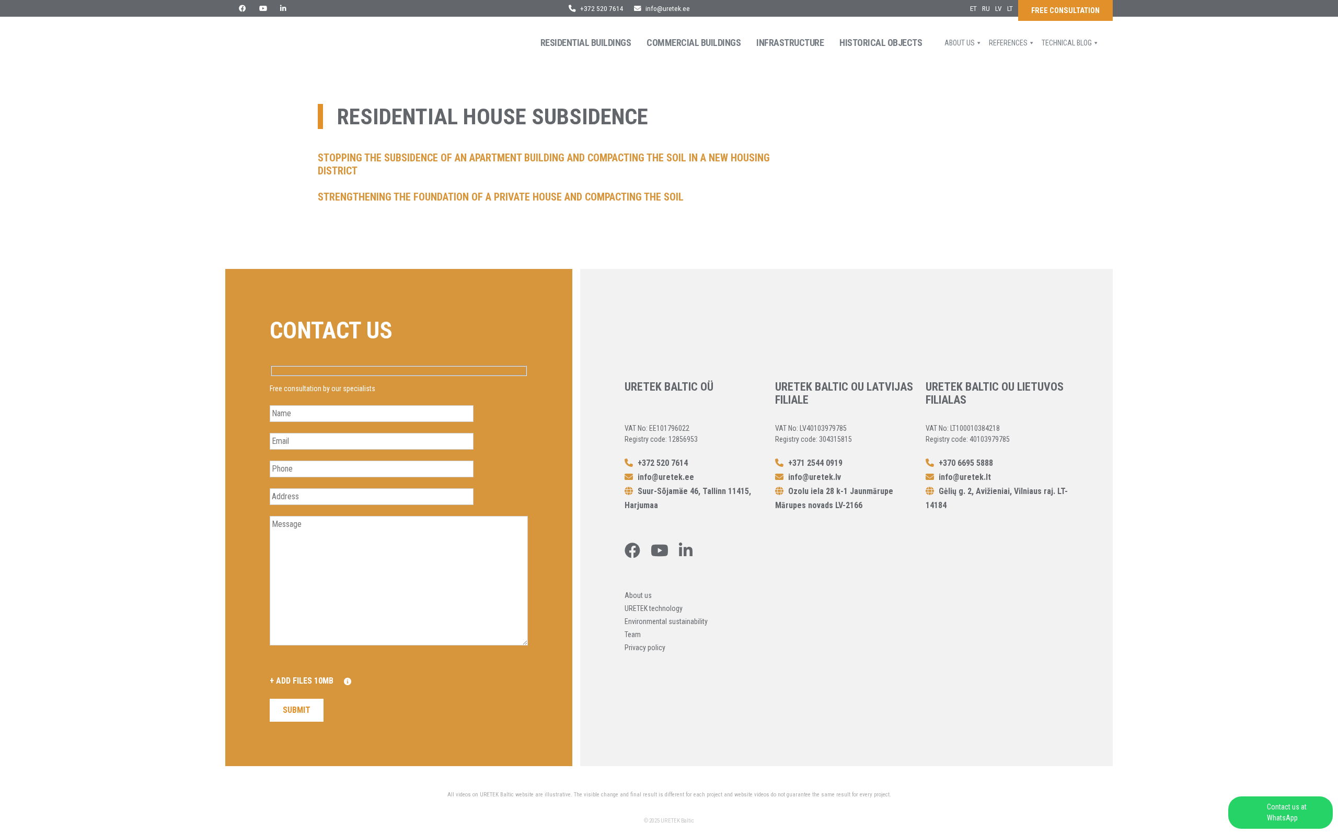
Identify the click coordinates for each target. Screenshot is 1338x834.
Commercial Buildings (694, 42)
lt (1010, 8)
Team (633, 634)
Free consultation (1065, 10)
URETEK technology (654, 608)
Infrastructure (790, 42)
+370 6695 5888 (965, 463)
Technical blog (1067, 43)
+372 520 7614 (601, 8)
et (973, 8)
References (1008, 43)
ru (986, 8)
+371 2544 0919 (814, 463)
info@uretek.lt (965, 477)
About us (959, 43)
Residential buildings (585, 42)
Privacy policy (645, 647)
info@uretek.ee (667, 8)
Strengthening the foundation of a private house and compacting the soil (501, 197)
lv (998, 8)
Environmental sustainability (666, 621)
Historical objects (880, 42)
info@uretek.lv (814, 477)
